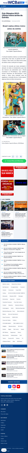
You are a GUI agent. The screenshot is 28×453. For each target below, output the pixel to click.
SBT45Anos (5, 332)
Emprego (21, 296)
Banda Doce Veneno (16, 284)
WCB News (19, 341)
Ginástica (10, 305)
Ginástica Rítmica (19, 305)
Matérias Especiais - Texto (9, 311)
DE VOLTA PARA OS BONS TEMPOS (16, 293)
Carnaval (22, 287)
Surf (21, 335)
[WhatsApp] (13, 156)
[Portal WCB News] (14, 2)
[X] (21, 156)
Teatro (4, 338)
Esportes (12, 299)
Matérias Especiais (20, 308)
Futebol (4, 305)
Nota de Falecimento (13, 314)
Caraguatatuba (14, 287)
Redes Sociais (4, 443)
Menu (4, 6)
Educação (5, 296)
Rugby (9, 329)
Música (4, 314)
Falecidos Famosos (7, 302)
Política (14, 320)
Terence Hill (11, 338)
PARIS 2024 (15, 317)
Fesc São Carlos (18, 302)
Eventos (18, 299)
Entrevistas (5, 299)
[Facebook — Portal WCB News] (9, 386)
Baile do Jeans (6, 284)
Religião (4, 326)
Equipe (2, 438)
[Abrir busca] (26, 2)
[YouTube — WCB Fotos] (18, 386)
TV (22, 338)
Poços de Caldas (7, 320)
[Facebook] (17, 156)
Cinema (4, 290)
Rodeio (4, 329)
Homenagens (6, 308)
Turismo (17, 338)
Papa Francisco (6, 317)
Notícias (3, 212)
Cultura (4, 293)
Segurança (12, 332)
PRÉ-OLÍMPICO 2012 (18, 323)
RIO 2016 (20, 326)
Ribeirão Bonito (12, 326)
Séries (19, 332)
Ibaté (12, 308)
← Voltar (4, 450)
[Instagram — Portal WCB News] (14, 386)
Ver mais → (14, 389)
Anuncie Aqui (3, 441)
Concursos (10, 290)
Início (2, 8)
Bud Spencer (6, 287)
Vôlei (14, 341)
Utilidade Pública (6, 341)
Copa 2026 (18, 290)
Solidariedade (14, 335)
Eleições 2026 (13, 296)
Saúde (22, 329)
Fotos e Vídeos (4, 436)
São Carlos (16, 329)
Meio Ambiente (20, 311)
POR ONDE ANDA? (7, 323)
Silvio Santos (6, 335)
